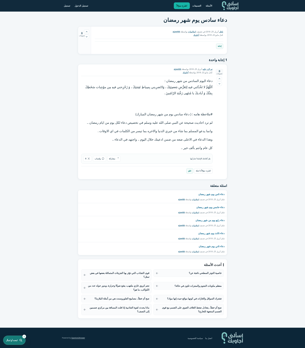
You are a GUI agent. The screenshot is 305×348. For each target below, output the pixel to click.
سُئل (221, 31)
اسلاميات (192, 31)
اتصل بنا (208, 338)
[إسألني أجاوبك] (230, 5)
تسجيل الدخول (81, 5)
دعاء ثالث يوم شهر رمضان (211, 233)
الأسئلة (209, 5)
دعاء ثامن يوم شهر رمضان (211, 194)
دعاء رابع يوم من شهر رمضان (210, 220)
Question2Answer (78, 338)
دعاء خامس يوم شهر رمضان (210, 207)
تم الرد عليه (208, 69)
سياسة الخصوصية (195, 338)
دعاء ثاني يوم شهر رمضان (212, 246)
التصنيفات (196, 5)
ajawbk (181, 199)
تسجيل (67, 5)
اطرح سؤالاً (181, 5)
